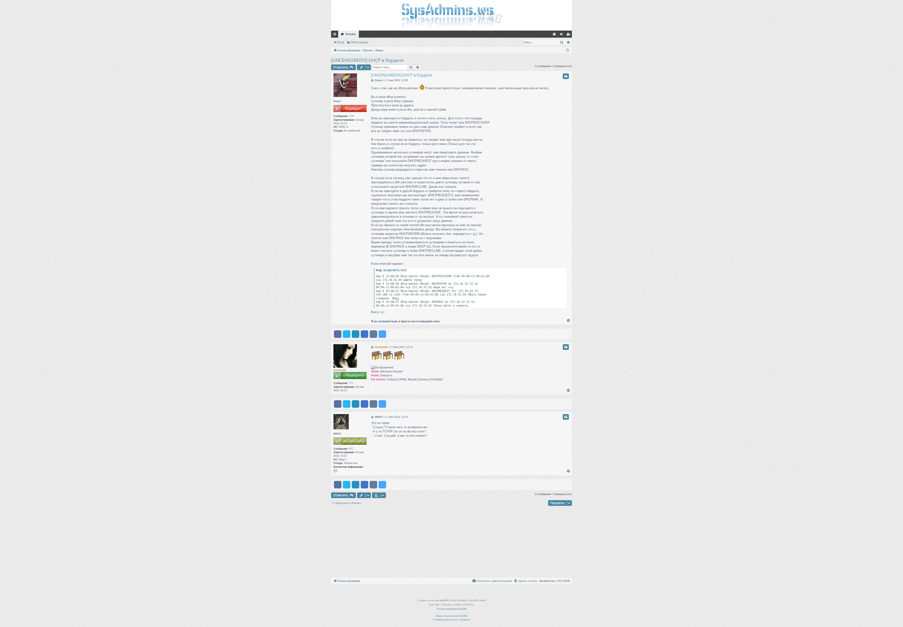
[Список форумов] (451, 15)
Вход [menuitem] (562, 35)
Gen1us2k (339, 370)
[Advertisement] (451, 542)
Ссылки (335, 35)
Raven (337, 101)
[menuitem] (554, 34)
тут (382, 312)
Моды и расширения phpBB (451, 616)
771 (351, 383)
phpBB (444, 600)
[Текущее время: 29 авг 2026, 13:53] (567, 50)
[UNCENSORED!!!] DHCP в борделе (367, 60)
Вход (340, 42)
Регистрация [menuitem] (569, 35)
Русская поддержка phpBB (452, 608)
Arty (437, 604)
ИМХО (337, 433)
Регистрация (359, 42)
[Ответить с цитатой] (566, 76)
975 (351, 448)
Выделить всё (395, 270)
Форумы (350, 34)
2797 (351, 116)
